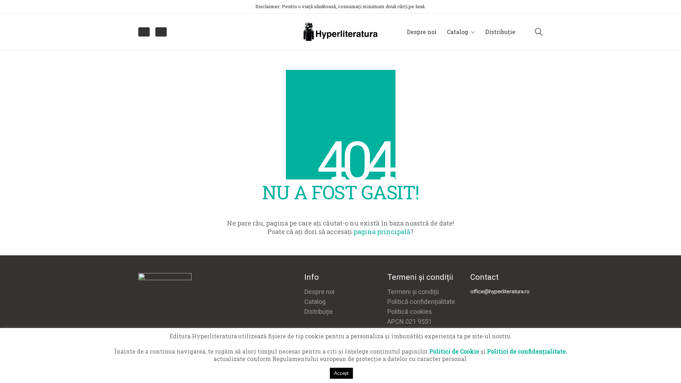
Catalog (315, 301)
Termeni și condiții (413, 291)
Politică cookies (409, 311)
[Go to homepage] (340, 31)
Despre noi (319, 291)
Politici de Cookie (454, 351)
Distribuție (318, 311)
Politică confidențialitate (421, 301)
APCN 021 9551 (409, 321)
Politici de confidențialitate (526, 351)
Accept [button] (341, 373)
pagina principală (382, 231)
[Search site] (539, 32)
